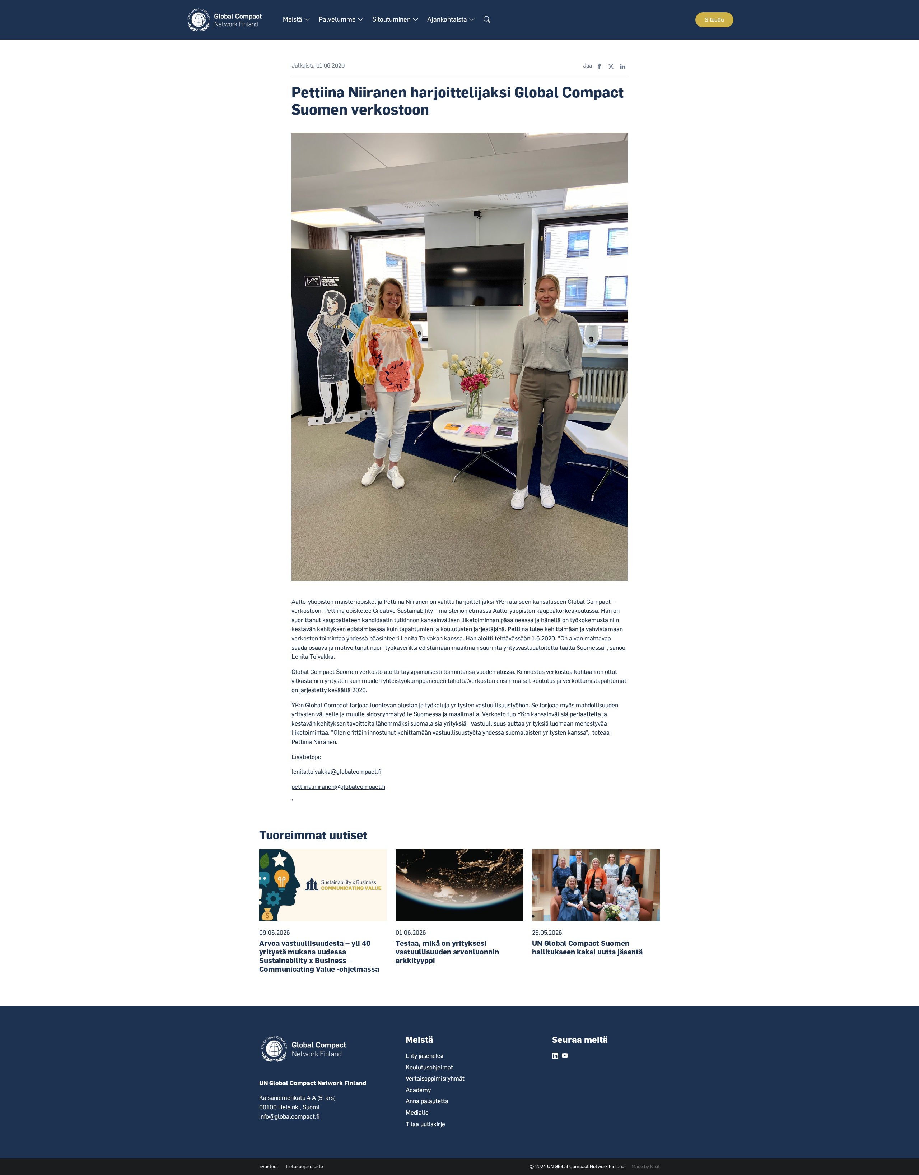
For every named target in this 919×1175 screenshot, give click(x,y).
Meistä (293, 19)
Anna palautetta (427, 1101)
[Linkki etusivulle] (228, 19)
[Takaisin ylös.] (901, 1157)
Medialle (417, 1112)
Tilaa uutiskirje (425, 1124)
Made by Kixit (645, 1166)
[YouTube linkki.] (565, 1056)
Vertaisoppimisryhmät (435, 1078)
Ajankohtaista (447, 19)
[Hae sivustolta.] (486, 19)
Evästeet (268, 1166)
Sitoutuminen (392, 19)
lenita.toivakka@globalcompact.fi (336, 771)
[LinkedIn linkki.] (555, 1056)
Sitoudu (714, 19)
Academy (418, 1089)
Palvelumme (338, 19)
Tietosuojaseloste (304, 1166)
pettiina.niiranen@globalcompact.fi (338, 786)
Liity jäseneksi (424, 1055)
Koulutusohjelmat (429, 1067)
